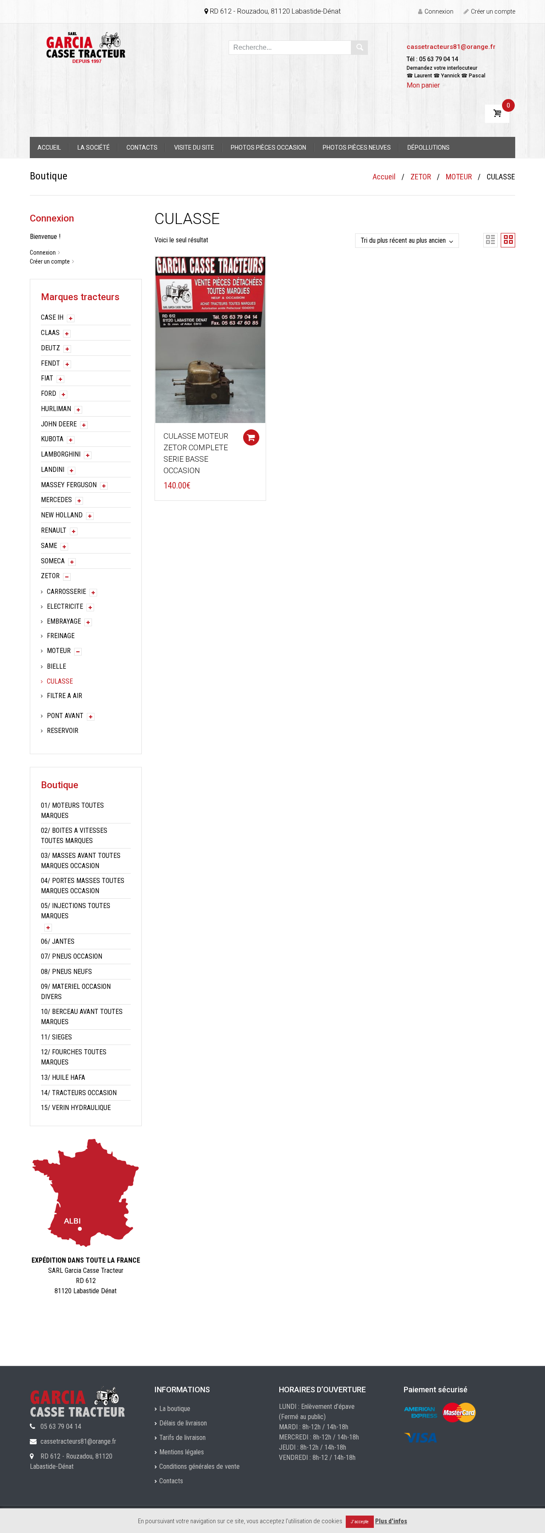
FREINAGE (61, 636)
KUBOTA (52, 439)
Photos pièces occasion (268, 147)
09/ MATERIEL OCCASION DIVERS (76, 991)
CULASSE (60, 681)
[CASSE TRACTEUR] (86, 47)
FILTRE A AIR (64, 696)
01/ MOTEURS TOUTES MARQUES (72, 810)
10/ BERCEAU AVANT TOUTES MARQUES (82, 1017)
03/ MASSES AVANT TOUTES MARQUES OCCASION (80, 861)
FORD (48, 393)
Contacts (142, 147)
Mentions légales (181, 1452)
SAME (49, 546)
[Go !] (359, 47)
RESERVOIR (62, 731)
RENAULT (53, 530)
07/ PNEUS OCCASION (71, 956)
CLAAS (50, 333)
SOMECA (53, 561)
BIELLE (56, 666)
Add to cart (251, 437)
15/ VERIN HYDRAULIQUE (76, 1108)
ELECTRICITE (65, 606)
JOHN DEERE (59, 424)
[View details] (210, 339)
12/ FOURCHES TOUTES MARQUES (73, 1057)
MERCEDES (56, 500)
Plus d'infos (391, 1521)
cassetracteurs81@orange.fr (451, 47)
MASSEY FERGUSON (69, 485)
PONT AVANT (65, 716)
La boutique (174, 1409)
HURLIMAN (56, 409)
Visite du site (194, 147)
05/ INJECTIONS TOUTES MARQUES (75, 911)
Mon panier (423, 85)
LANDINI (52, 470)
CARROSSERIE (66, 592)
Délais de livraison (183, 1423)
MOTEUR (459, 176)
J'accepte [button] (360, 1521)
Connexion (439, 11)
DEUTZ (50, 348)
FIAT (47, 378)
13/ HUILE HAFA (63, 1077)
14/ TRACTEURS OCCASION (79, 1093)
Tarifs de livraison (182, 1438)
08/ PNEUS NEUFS (66, 972)
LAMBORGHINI (60, 454)
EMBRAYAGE (64, 621)
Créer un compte (493, 11)
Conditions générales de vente (199, 1466)
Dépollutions (428, 147)
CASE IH (52, 317)
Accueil (49, 147)
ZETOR (420, 176)
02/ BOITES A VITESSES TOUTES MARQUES (74, 835)
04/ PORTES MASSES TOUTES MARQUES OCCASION (82, 886)
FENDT (50, 363)
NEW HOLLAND (62, 515)
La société (93, 147)
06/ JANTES (58, 941)
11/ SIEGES (56, 1037)
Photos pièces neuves (357, 147)
